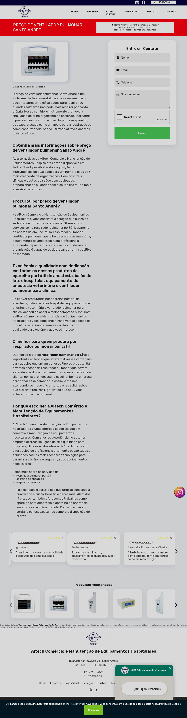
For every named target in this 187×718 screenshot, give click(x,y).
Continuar (93, 710)
